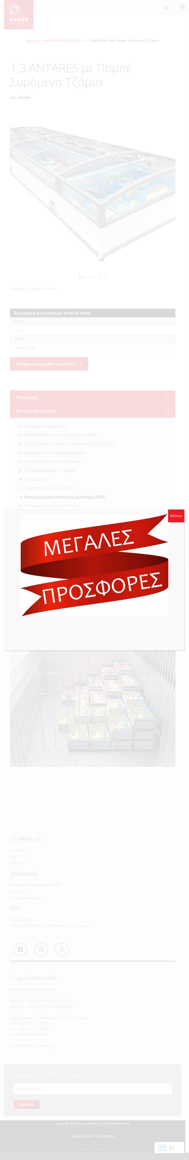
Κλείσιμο (176, 516)
